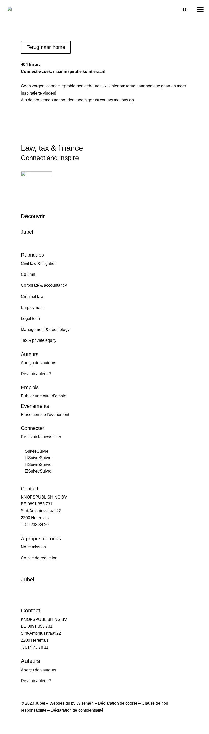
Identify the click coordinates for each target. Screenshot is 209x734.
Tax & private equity (38, 340)
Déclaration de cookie (117, 703)
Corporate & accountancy (44, 285)
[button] (200, 7)
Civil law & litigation (39, 263)
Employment (32, 307)
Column (28, 274)
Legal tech (30, 318)
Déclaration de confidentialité (77, 710)
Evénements (35, 406)
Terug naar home (46, 47)
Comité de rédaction (39, 558)
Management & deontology (45, 329)
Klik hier (111, 86)
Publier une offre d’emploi (44, 396)
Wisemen (85, 703)
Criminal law (32, 296)
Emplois (30, 387)
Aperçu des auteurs (38, 363)
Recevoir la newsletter (41, 437)
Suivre (42, 451)
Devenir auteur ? (36, 374)
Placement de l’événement (45, 414)
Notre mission (33, 547)
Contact (29, 488)
